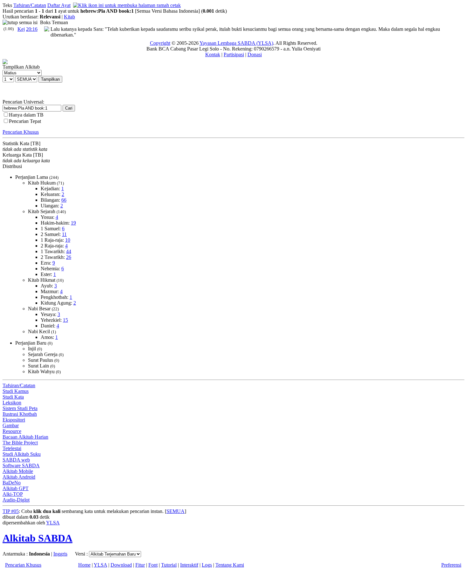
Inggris (60, 553)
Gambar (11, 425)
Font (153, 565)
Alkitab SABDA (37, 538)
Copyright (160, 43)
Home (84, 565)
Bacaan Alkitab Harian (25, 437)
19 (73, 223)
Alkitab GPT (16, 488)
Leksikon (12, 402)
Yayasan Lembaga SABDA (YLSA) (236, 43)
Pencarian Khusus (21, 132)
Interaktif (189, 565)
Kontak (212, 54)
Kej (21, 29)
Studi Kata (13, 397)
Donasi (254, 54)
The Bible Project (20, 442)
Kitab (69, 16)
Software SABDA (21, 465)
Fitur (140, 565)
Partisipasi (234, 54)
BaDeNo (12, 482)
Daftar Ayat (59, 5)
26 (68, 257)
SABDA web (16, 459)
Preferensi (451, 565)
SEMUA (175, 511)
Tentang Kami (229, 565)
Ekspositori (14, 419)
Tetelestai (12, 448)
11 (64, 234)
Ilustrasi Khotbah (20, 414)
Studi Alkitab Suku (22, 454)
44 (68, 251)
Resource (12, 431)
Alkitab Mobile (18, 471)
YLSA (53, 522)
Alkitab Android (19, 477)
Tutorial (169, 565)
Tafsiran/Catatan (29, 5)
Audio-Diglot (16, 499)
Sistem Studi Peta (20, 408)
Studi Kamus (16, 391)
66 (63, 200)
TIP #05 (11, 511)
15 (65, 320)
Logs (207, 565)
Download (121, 565)
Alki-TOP (13, 494)
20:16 (31, 29)
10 (67, 240)
